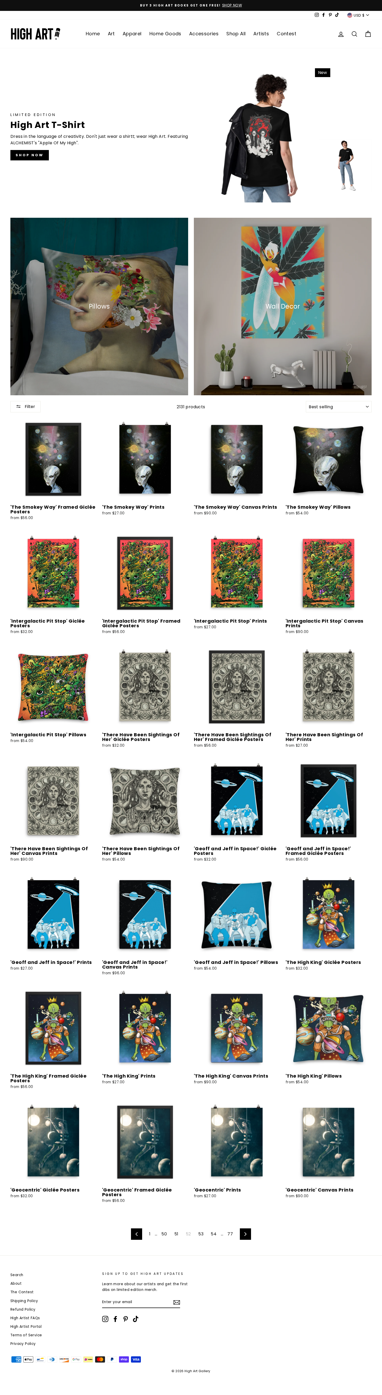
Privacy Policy (155, 809)
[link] (191, 621)
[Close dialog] (244, 570)
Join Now (191, 784)
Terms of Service (218, 805)
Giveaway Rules (179, 809)
